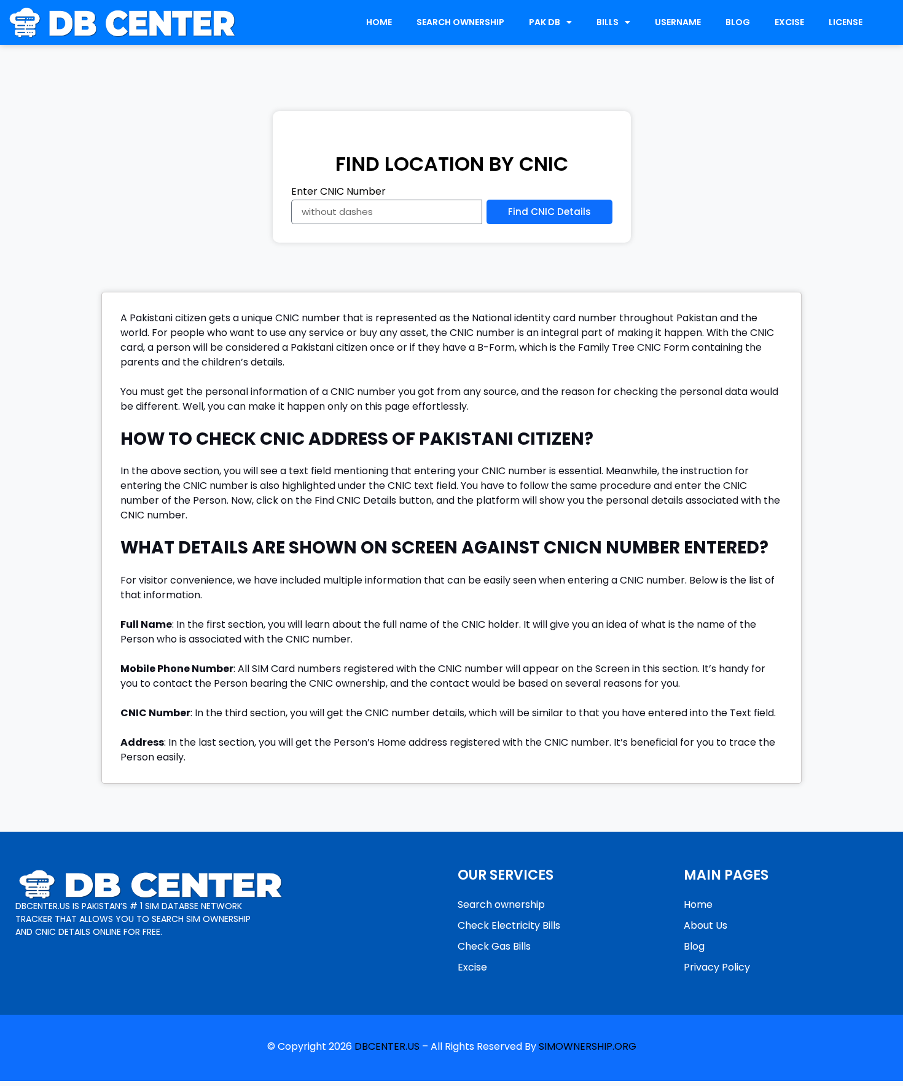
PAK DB (544, 22)
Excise (472, 967)
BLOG (737, 22)
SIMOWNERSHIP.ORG (587, 1046)
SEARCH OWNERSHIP (460, 22)
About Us (705, 925)
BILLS (607, 22)
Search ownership (501, 904)
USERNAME (678, 22)
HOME (379, 22)
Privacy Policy (717, 967)
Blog (694, 946)
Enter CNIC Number (338, 192)
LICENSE (845, 22)
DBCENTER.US (387, 1046)
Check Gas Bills (494, 946)
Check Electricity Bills (509, 925)
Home (698, 904)
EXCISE (789, 22)
